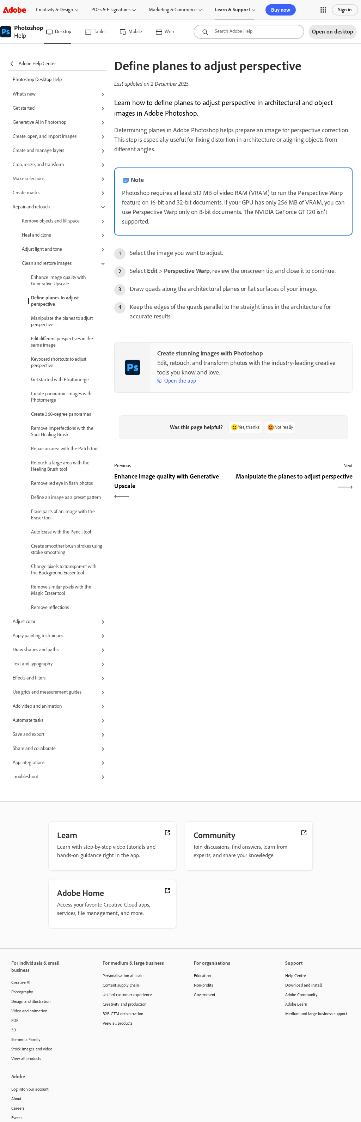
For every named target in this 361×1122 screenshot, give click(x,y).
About (16, 1098)
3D (13, 1030)
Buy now (280, 10)
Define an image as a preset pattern (66, 497)
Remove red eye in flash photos (62, 483)
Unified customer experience (127, 994)
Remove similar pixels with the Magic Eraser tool (61, 590)
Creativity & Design (54, 10)
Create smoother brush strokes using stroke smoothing (66, 549)
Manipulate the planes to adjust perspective (62, 321)
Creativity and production (124, 1004)
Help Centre (295, 975)
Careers (18, 1108)
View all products (26, 1058)
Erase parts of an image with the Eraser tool (63, 514)
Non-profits (203, 985)
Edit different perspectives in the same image (62, 342)
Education (202, 975)
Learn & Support (232, 10)
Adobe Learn (296, 1004)
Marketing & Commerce (173, 10)
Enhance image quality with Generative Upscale (58, 280)
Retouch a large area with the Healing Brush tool (60, 466)
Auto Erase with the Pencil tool (61, 532)
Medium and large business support (316, 1013)
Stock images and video (31, 1049)
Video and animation (29, 1010)
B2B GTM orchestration (123, 1013)
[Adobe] (14, 9)
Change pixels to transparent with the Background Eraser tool (64, 569)
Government (204, 994)
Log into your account (30, 1089)
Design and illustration (30, 1001)
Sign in (345, 10)
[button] (323, 10)
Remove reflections (50, 607)
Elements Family (26, 1039)
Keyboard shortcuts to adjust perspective (58, 362)
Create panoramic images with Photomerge (61, 397)
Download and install (303, 985)
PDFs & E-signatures (110, 10)
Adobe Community (301, 994)
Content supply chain (121, 985)
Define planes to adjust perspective (55, 301)
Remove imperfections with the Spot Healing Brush (62, 431)
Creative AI (20, 982)
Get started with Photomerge (60, 380)
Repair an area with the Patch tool (64, 449)
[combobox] (249, 32)
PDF (14, 1020)
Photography (22, 991)
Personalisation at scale (123, 975)
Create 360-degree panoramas (61, 414)
